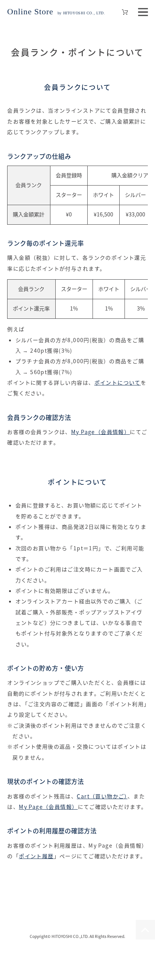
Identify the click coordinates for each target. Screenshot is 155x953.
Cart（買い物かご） (102, 796)
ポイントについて (117, 383)
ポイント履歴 (36, 856)
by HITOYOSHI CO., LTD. (56, 13)
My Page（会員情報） (100, 432)
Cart (125, 12)
